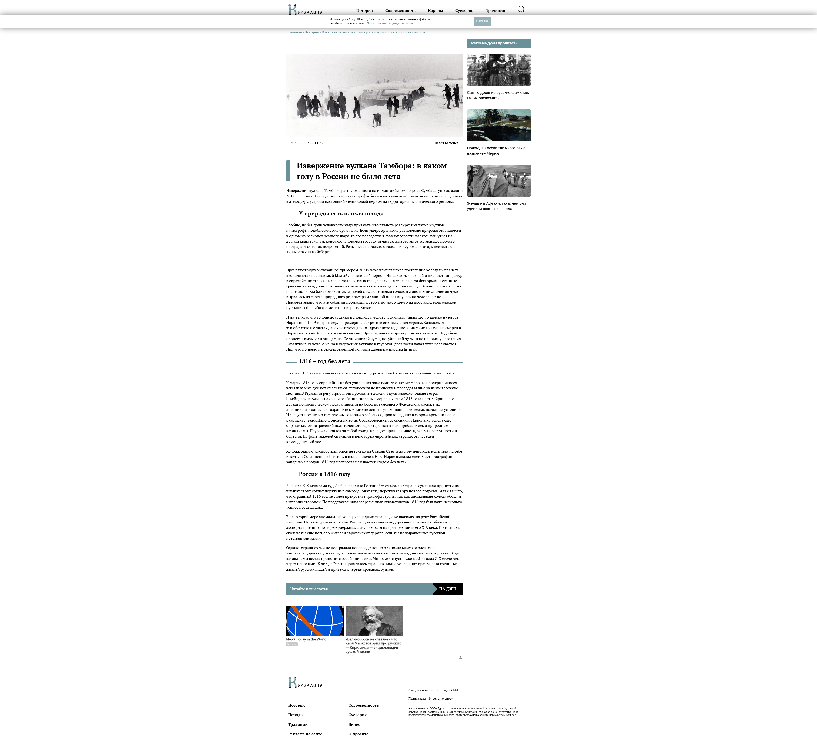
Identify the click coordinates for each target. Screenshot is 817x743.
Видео (354, 724)
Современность (400, 10)
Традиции (495, 10)
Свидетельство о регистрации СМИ (433, 690)
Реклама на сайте (305, 733)
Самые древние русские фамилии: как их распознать (498, 95)
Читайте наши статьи (373, 588)
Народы (435, 10)
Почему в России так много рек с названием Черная (496, 151)
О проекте (359, 733)
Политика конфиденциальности (431, 698)
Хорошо (482, 21)
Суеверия (464, 10)
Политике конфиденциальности (390, 23)
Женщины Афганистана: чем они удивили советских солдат (496, 206)
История (364, 10)
